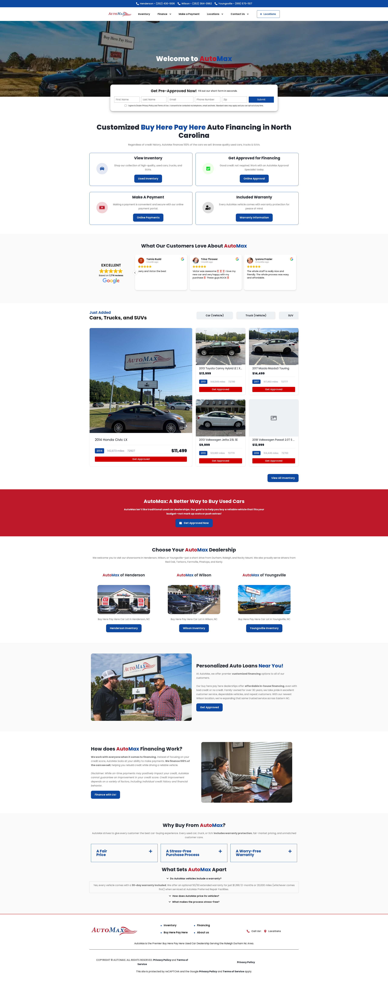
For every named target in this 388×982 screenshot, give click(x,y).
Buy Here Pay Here (176, 932)
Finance (162, 14)
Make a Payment (189, 14)
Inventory (144, 14)
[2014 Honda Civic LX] (140, 397)
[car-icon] (102, 168)
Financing (203, 925)
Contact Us (238, 14)
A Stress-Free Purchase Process (182, 853)
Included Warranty (254, 197)
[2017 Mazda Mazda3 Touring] (274, 361)
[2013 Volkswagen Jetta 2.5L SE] (220, 432)
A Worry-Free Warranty (248, 853)
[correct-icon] (208, 168)
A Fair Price (101, 853)
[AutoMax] (120, 14)
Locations (213, 14)
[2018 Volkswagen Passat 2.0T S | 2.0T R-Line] (274, 432)
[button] (135, 272)
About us (203, 932)
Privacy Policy (162, 960)
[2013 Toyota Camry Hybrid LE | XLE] (220, 361)
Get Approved (141, 459)
